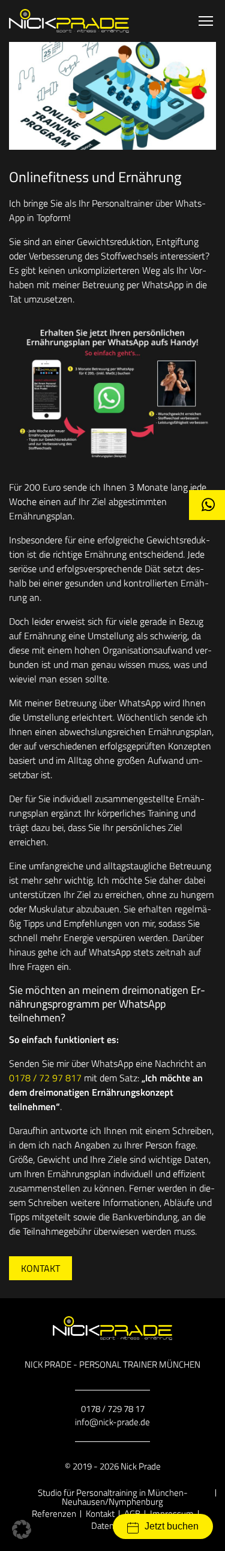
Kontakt (40, 1268)
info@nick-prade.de (112, 1422)
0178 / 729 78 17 (113, 1409)
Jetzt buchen (172, 1526)
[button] (21, 1529)
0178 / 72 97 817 (45, 1078)
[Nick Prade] (69, 21)
